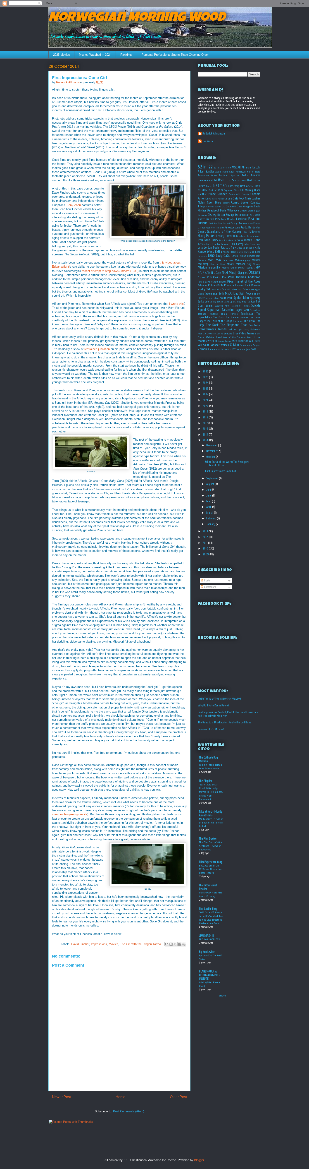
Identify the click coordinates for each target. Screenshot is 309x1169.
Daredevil (231, 206)
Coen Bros (214, 202)
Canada (245, 194)
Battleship (233, 186)
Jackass (238, 240)
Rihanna (255, 285)
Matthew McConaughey (236, 260)
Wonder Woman (220, 345)
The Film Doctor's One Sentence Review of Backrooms (211, 846)
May (209, 501)
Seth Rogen (246, 293)
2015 (206, 434)
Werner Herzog (224, 341)
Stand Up (228, 301)
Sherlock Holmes (211, 298)
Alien (231, 171)
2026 (206, 371)
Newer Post (61, 1097)
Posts (206, 580)
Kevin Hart (243, 252)
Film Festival (224, 223)
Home (120, 1097)
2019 (206, 411)
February (211, 518)
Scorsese (211, 293)
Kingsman (202, 256)
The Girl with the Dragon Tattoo (140, 944)
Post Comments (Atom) (128, 1111)
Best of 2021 (247, 186)
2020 (206, 406)
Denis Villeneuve (229, 210)
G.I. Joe (201, 227)
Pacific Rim (219, 277)
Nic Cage (216, 272)
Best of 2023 (215, 190)
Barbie (209, 186)
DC (223, 206)
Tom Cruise (254, 325)
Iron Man (204, 240)
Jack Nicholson (226, 240)
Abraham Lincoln (251, 167)
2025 (206, 377)
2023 (206, 388)
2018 (206, 417)
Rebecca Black (242, 285)
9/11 (225, 167)
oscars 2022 (230, 349)
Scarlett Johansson (232, 289)
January (211, 524)
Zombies (203, 349)
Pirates (222, 281)
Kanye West (206, 252)
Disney (212, 215)
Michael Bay (243, 264)
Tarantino (228, 310)
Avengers (226, 179)
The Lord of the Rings (219, 321)
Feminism (213, 223)
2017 (205, 423)
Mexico (230, 264)
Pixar (230, 281)
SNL (208, 289)
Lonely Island (239, 255)
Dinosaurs (202, 215)
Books (232, 194)
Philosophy (213, 281)
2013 (206, 531)
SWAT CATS (216, 289)
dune (213, 349)
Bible (236, 190)
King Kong (255, 251)
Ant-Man (223, 175)
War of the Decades (234, 337)
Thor (244, 325)
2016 (206, 428)
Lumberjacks (253, 255)
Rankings (126, 54)
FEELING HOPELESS (209, 939)
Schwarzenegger (251, 289)
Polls (220, 285)
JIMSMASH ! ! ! (207, 935)
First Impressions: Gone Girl (220, 471)
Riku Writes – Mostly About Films (210, 813)
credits (82, 814)
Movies (113, 944)
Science (201, 294)
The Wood (208, 141)
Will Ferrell (254, 341)
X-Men (234, 345)
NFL (200, 272)
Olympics (242, 272)
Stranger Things (240, 305)
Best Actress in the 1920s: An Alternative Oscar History (210, 869)
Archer (245, 175)
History (220, 236)
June (209, 495)
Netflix (206, 272)
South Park (226, 298)
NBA (258, 267)
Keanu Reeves (230, 251)
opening (72, 814)
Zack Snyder (253, 345)
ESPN (217, 219)
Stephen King (222, 305)
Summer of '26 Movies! (211, 729)
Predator (229, 285)
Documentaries (243, 214)
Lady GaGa (223, 256)
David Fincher (80, 944)
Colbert (226, 203)
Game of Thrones (215, 227)
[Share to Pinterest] (184, 944)
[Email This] (166, 944)
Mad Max (214, 260)
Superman (213, 310)
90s (229, 167)
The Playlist (205, 781)
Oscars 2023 (205, 277)
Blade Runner (218, 194)
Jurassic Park (228, 247)
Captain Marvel (216, 198)
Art (215, 180)
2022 (206, 394)
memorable (59, 814)
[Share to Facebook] (179, 944)
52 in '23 (218, 167)
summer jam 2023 (246, 349)
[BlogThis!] (171, 944)
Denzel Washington (250, 210)
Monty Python (229, 267)
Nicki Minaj (229, 273)
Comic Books (240, 202)
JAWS (215, 240)
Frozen (256, 223)
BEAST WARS (240, 180)
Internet (256, 236)
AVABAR (236, 167)
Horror (228, 236)
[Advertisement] (119, 1080)
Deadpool (213, 210)
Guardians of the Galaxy (224, 232)
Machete (202, 260)
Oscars (254, 272)
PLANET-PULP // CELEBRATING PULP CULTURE (209, 975)
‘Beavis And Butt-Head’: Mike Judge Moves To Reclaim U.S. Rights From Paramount (211, 792)
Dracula (210, 219)
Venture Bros (231, 333)
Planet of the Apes (247, 281)
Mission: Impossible (209, 267)
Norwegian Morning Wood (136, 18)
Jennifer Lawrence (221, 244)
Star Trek (255, 301)
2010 (206, 548)
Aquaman (235, 175)
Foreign (234, 223)
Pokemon (202, 285)
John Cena (249, 244)
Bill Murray (246, 190)
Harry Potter (206, 236)
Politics (212, 285)
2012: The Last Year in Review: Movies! (219, 699)
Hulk (235, 236)
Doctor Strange (226, 214)
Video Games (247, 333)
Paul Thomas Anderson (244, 277)
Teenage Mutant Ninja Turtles (218, 313)
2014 (206, 440)
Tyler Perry (243, 329)
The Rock (212, 325)
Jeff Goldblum (204, 244)
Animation (203, 175)
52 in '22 (205, 167)
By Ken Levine (207, 951)
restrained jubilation (97, 349)
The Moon (238, 321)
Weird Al (212, 341)
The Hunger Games (237, 317)
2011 (205, 543)
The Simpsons (229, 325)
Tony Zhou (74, 205)
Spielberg (255, 298)
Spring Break (216, 301)
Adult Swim (221, 171)
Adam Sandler (206, 171)
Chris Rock (238, 198)
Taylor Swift (242, 310)
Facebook (241, 219)
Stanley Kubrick (241, 301)
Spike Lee (203, 301)
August (210, 484)
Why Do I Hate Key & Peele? (213, 705)
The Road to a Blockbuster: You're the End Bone (224, 722)
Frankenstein (246, 223)
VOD (210, 333)
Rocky (201, 289)
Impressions (99, 944)
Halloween (254, 231)
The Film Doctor (208, 838)
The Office (249, 321)
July (209, 489)
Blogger (199, 1160)
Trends (222, 329)
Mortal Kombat (246, 267)
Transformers (207, 329)
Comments (209, 587)
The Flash (218, 317)
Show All (222, 995)
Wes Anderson (240, 341)
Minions (256, 264)
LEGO (211, 256)
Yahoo (243, 345)
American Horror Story (248, 171)
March (210, 512)
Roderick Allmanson (213, 133)
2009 (206, 554)
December (212, 445)
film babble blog (208, 908)
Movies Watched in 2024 (95, 54)
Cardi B (228, 198)
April (209, 507)
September (212, 478)
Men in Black (217, 264)
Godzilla (246, 227)
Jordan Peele (211, 247)
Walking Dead (213, 337)
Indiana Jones (245, 236)
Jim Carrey (238, 244)
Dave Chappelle (245, 206)
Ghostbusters (232, 227)
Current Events (214, 206)
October (211, 456)
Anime (214, 175)
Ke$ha (218, 251)
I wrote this (176, 303)
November (212, 451)
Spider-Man (241, 298)
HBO (245, 231)
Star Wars (205, 305)
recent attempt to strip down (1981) (110, 271)
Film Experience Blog (210, 862)
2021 (206, 400)
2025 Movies (61, 54)
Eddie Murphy (228, 219)
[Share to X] (175, 944)
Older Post (178, 1097)
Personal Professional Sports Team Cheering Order (175, 54)
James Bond (252, 240)
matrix (219, 349)
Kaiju (257, 247)
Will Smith (203, 345)
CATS (238, 194)
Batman (220, 185)
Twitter (232, 329)
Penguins (202, 282)
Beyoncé (228, 190)
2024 (206, 382)
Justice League (246, 247)
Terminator (247, 313)
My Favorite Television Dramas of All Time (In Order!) (211, 822)
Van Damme (217, 333)
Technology (255, 310)
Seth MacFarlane (228, 293)
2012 (206, 537)
